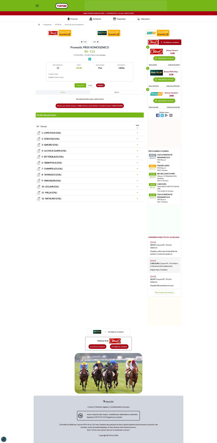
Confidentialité (115, 407)
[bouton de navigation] (37, 5)
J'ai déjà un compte (119, 346)
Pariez (100, 85)
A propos (126, 407)
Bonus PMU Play (154, 86)
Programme (47, 24)
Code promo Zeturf (174, 65)
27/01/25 (58, 24)
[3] (156, 94)
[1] (156, 51)
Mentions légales (102, 407)
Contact (90, 407)
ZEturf (116, 92)
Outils (90, 85)
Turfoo (62, 92)
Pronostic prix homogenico (74, 24)
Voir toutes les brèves (164, 292)
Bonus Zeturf (153, 65)
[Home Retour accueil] (61, 6)
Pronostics (80, 85)
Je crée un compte (97, 346)
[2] (156, 73)
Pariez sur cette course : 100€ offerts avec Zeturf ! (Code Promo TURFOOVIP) (90, 106)
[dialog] (3, 439)
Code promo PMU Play (173, 86)
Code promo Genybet (173, 107)
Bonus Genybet (153, 107)
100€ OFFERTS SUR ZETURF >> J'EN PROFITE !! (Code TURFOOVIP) (108, 13)
